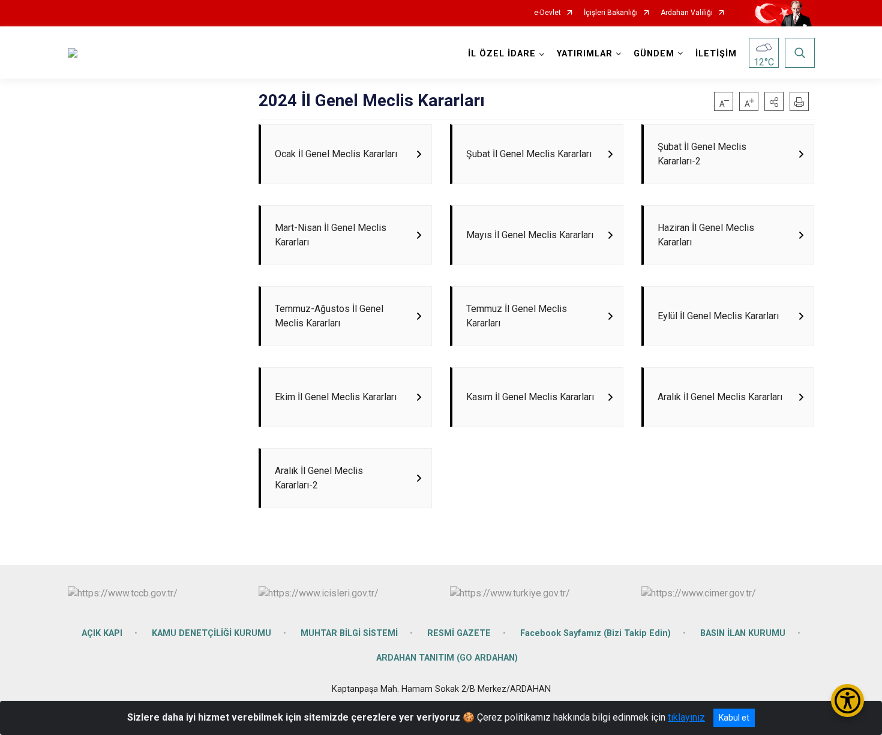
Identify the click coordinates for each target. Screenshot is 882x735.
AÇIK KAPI (102, 633)
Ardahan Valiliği (687, 13)
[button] (774, 101)
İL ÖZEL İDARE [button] (502, 54)
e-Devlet (547, 13)
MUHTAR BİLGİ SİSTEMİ (349, 633)
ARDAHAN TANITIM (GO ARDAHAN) (447, 658)
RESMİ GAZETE (459, 633)
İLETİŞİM (716, 54)
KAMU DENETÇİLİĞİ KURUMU (211, 633)
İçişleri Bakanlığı (611, 13)
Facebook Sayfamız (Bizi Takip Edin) (595, 633)
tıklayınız (686, 717)
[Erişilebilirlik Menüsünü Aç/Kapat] (847, 700)
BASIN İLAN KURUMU (742, 633)
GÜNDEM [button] (654, 54)
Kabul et (734, 717)
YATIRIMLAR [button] (585, 54)
